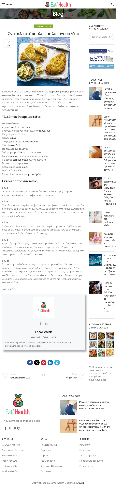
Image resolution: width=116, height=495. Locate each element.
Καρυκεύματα (48, 460)
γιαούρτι (23, 166)
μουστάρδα (34, 174)
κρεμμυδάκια (19, 159)
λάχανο (22, 152)
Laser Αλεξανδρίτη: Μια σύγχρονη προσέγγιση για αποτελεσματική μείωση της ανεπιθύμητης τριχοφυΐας (94, 425)
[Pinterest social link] (43, 362)
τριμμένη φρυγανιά (27, 141)
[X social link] (37, 362)
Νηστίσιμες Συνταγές (13, 450)
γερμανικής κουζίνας (60, 91)
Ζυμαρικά (46, 450)
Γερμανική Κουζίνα (43, 26)
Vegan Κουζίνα (10, 455)
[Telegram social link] (57, 362)
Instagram (85, 444)
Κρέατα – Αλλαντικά (51, 466)
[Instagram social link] (14, 428)
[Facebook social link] (30, 362)
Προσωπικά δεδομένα (91, 460)
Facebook (85, 450)
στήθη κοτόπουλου (20, 127)
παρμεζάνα (44, 130)
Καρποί (45, 455)
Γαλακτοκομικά (49, 444)
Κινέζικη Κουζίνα (11, 471)
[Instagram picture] (93, 336)
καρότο (15, 156)
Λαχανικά (46, 471)
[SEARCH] (110, 37)
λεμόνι (18, 170)
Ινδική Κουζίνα (9, 460)
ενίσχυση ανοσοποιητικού (98, 372)
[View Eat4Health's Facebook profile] (40, 323)
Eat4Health (43, 332)
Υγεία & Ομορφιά (88, 455)
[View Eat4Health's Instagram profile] (46, 323)
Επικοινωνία (86, 466)
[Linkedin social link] (50, 362)
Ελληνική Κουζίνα (11, 444)
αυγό (14, 137)
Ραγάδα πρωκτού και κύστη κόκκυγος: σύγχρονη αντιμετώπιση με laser (94, 405)
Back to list (43, 376)
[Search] (112, 4)
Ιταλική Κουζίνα (10, 466)
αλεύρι (21, 134)
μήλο (14, 163)
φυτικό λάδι (14, 145)
